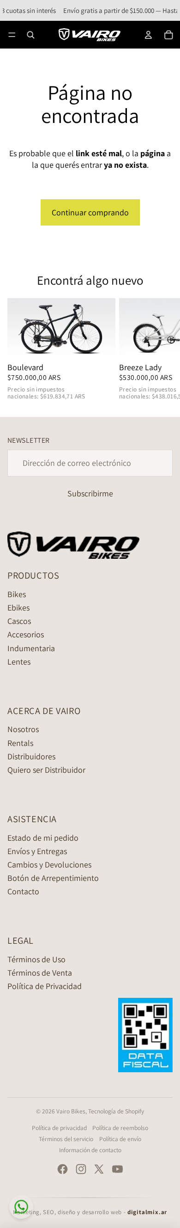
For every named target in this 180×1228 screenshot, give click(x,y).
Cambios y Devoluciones (49, 864)
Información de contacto (90, 1150)
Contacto (23, 891)
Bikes (16, 594)
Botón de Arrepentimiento (53, 878)
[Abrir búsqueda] (30, 34)
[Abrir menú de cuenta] (148, 34)
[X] (99, 1169)
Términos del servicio (66, 1139)
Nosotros (23, 729)
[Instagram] (81, 1169)
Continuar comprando (90, 212)
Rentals (20, 743)
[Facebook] (62, 1169)
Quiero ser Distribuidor (46, 769)
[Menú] (12, 34)
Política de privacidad (59, 1128)
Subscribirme (90, 493)
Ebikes (18, 607)
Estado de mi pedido (42, 837)
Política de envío (120, 1139)
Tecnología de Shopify (116, 1111)
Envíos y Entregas (37, 851)
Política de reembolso (120, 1128)
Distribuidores (31, 756)
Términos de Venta (39, 972)
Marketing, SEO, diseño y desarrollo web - (90, 1212)
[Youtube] (117, 1169)
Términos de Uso (36, 959)
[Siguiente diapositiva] (162, 350)
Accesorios (25, 634)
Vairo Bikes (70, 1111)
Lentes (18, 661)
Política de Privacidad (44, 986)
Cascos (19, 621)
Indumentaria (31, 648)
